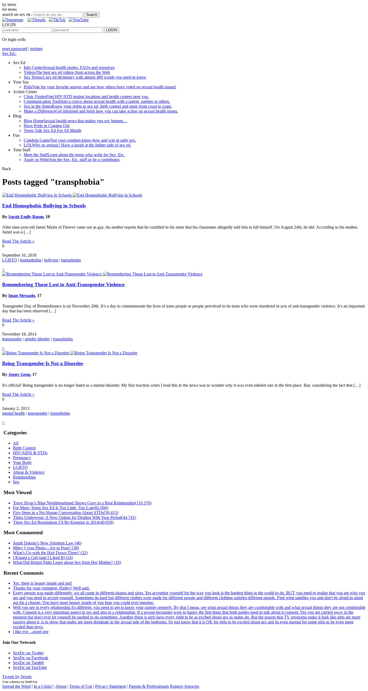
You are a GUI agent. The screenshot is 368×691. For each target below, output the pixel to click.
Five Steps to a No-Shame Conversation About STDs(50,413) (65, 512)
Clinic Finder (86, 96)
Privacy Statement (110, 686)
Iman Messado (21, 295)
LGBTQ (9, 260)
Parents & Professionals (149, 686)
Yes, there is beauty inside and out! (42, 583)
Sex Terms (85, 77)
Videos (67, 72)
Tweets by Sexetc (17, 676)
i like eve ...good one (30, 631)
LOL (77, 145)
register (36, 48)
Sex (16, 482)
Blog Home (75, 120)
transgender (12, 339)
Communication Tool (97, 101)
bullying (51, 260)
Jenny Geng (19, 374)
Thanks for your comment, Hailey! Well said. (51, 588)
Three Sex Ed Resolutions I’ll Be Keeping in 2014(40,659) (63, 522)
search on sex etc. (17, 14)
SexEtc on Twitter (28, 653)
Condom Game (80, 140)
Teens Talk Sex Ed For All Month (52, 130)
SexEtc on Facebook (30, 657)
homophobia (30, 260)
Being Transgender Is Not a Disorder (42, 363)
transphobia (71, 260)
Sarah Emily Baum (25, 216)
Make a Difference (101, 111)
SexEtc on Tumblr (28, 662)
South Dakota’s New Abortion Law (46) (47, 543)
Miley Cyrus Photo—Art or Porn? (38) (46, 548)
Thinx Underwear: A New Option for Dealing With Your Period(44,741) (74, 517)
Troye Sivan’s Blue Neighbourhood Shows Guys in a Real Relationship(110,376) (82, 503)
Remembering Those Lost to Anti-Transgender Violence (63, 284)
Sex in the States (98, 106)
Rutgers (176, 686)
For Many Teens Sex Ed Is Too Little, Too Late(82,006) (60, 507)
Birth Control (24, 448)
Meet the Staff (74, 154)
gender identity (37, 339)
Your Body (22, 462)
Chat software (11, 681)
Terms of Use (80, 686)
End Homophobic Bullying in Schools (44, 205)
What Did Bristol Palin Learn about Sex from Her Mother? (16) (67, 562)
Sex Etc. (9, 53)
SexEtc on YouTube (30, 667)
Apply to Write (72, 159)
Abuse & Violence (28, 472)
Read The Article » (18, 241)
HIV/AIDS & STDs (30, 453)
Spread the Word (16, 686)
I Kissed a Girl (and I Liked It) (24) (43, 557)
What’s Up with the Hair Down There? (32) (50, 552)
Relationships (24, 477)
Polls (100, 87)
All (15, 443)
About (60, 686)
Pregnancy (22, 457)
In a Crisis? (43, 686)
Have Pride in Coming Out (47, 125)
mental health (13, 413)
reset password (14, 48)
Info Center (69, 67)
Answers (191, 686)
